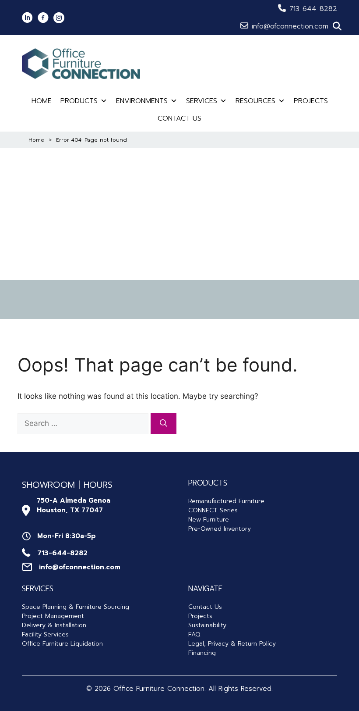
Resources (255, 101)
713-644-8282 (313, 9)
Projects (311, 101)
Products (79, 101)
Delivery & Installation (54, 625)
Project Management (53, 616)
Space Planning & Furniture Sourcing (75, 606)
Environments (142, 101)
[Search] (163, 423)
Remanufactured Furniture (226, 501)
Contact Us (179, 118)
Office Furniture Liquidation (62, 643)
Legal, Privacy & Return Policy (232, 643)
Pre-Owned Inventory (219, 528)
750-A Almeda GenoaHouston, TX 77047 (73, 505)
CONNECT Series (213, 510)
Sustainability (207, 625)
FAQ (194, 634)
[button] (337, 26)
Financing (202, 652)
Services (201, 101)
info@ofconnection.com (290, 26)
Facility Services (45, 634)
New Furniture (208, 519)
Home (42, 101)
